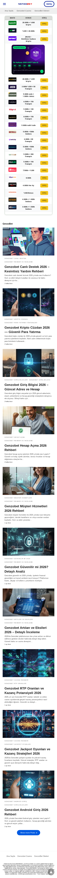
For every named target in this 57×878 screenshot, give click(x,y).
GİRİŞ (44, 24)
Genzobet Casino (24, 11)
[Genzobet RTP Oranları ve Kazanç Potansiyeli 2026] (28, 663)
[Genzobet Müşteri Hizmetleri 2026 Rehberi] (28, 481)
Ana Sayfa (9, 11)
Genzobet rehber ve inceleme (19, 262)
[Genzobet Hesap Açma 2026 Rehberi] (28, 420)
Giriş (49, 4)
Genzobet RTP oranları (16, 683)
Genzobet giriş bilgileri (16, 380)
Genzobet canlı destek (15, 258)
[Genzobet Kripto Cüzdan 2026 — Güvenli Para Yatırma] (28, 302)
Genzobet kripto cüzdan (16, 319)
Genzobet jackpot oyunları (18, 744)
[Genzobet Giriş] (25, 4)
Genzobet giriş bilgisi (39, 380)
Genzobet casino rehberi (16, 680)
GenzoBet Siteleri (42, 11)
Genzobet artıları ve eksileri (19, 619)
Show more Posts (27, 833)
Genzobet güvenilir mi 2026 (17, 558)
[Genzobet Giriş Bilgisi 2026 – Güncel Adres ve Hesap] (28, 363)
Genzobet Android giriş (16, 801)
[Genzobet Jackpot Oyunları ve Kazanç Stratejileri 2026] (28, 724)
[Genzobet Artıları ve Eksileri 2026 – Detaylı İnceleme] (28, 602)
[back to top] (51, 872)
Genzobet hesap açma (15, 437)
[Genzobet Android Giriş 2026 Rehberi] (28, 785)
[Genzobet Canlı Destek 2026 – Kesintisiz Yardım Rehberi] (28, 241)
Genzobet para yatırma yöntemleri (21, 322)
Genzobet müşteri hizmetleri (18, 498)
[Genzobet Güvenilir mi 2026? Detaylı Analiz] (28, 542)
